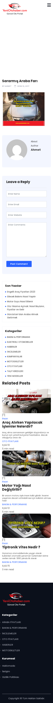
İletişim (6, 671)
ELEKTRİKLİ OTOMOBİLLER (20, 341)
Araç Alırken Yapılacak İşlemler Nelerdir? (22, 424)
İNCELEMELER (14, 351)
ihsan (5, 418)
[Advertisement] (26, 45)
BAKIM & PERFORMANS (18, 337)
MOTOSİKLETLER (15, 361)
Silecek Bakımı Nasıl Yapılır (21, 296)
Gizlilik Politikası (10, 677)
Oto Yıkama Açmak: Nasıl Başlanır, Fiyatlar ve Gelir (26, 308)
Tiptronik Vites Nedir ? (21, 547)
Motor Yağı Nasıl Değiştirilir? (16, 487)
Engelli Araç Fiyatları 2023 (21, 291)
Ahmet (8, 86)
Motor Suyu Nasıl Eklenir (20, 301)
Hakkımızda (8, 665)
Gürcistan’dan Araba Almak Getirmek (22, 316)
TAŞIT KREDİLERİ (15, 371)
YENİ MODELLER (15, 376)
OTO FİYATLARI (14, 366)
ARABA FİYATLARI (11, 622)
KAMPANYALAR (14, 356)
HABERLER (12, 346)
